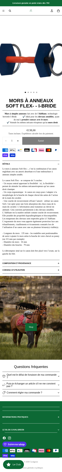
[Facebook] (4, 438)
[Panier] (58, 10)
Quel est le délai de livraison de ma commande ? (32, 376)
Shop (31, 327)
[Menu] (3, 10)
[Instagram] (9, 438)
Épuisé (41, 141)
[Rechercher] (10, 10)
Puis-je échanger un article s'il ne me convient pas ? (30, 385)
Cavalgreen (34, 462)
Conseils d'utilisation (13, 270)
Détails (6, 164)
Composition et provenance (16, 263)
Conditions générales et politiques (31, 468)
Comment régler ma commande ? (24, 392)
